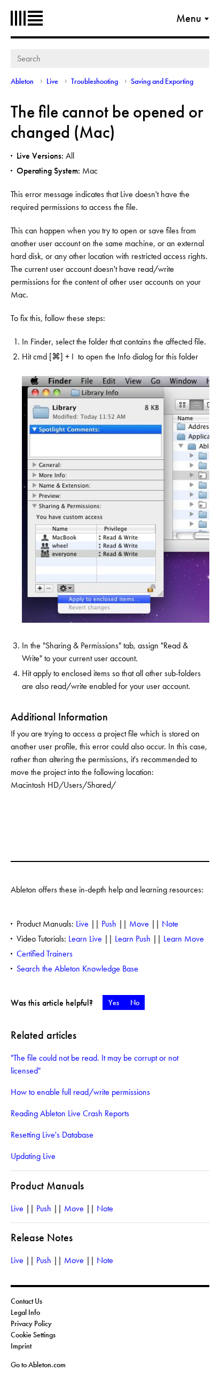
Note (170, 923)
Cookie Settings (33, 1334)
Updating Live (33, 1156)
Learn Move (183, 938)
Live (52, 81)
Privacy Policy (31, 1323)
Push (108, 923)
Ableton (27, 18)
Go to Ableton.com (38, 1364)
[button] (113, 1002)
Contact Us (26, 1301)
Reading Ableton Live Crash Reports (70, 1113)
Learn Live (85, 938)
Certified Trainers (45, 953)
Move (139, 923)
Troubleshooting (94, 81)
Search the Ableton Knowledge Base (77, 968)
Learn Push (133, 938)
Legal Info (25, 1312)
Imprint (21, 1346)
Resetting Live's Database (52, 1134)
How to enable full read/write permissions (80, 1092)
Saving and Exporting (162, 81)
